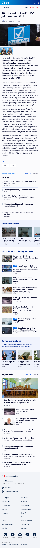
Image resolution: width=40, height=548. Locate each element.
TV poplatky (6, 505)
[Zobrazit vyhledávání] (33, 2)
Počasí (4, 517)
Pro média (24, 498)
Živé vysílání (6, 501)
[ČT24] (5, 3)
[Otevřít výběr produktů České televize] (38, 2)
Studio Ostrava (26, 509)
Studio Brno (25, 505)
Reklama (24, 501)
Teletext (4, 509)
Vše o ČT (4, 528)
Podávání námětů (26, 521)
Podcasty (5, 513)
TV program (6, 498)
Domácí (5, 165)
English (4, 544)
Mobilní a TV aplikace (9, 524)
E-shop (4, 521)
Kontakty (24, 528)
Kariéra (23, 517)
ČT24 (3, 20)
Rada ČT (23, 513)
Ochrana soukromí (13, 544)
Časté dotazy (25, 524)
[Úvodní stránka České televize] (10, 476)
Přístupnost (24, 544)
